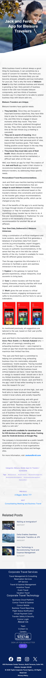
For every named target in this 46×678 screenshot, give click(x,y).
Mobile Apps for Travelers (30, 468)
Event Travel (23, 590)
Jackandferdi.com (33, 455)
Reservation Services (23, 579)
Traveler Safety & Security (23, 616)
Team (23, 626)
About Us (23, 621)
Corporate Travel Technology (23, 595)
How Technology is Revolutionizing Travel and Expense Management (28, 550)
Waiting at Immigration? (27, 522)
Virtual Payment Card (23, 613)
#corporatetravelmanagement (32, 477)
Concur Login (23, 619)
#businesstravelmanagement (14, 477)
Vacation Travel (23, 593)
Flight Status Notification (23, 611)
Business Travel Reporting (23, 608)
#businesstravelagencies (35, 474)
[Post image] (8, 525)
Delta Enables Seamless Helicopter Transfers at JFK (28, 535)
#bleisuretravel (12, 474)
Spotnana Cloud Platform (23, 600)
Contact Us (23, 629)
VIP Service (23, 582)
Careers (23, 631)
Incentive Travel (23, 587)
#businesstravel (22, 474)
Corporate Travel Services (23, 572)
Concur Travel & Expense (23, 602)
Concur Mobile (23, 605)
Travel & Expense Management (23, 584)
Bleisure (17, 468)
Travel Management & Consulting (23, 576)
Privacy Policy (23, 675)
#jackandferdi (23, 479)
